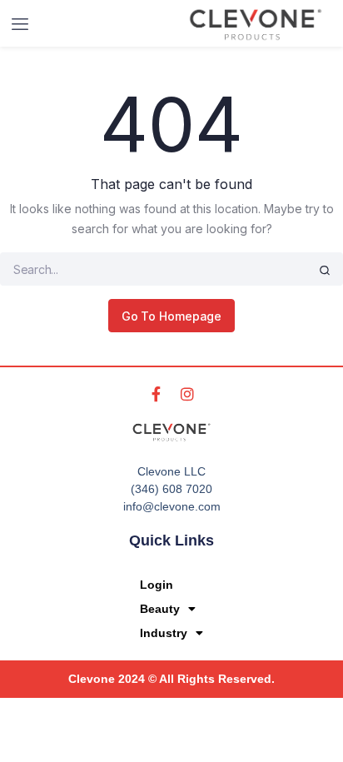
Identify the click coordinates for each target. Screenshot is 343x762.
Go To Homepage (172, 316)
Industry (163, 633)
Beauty (160, 608)
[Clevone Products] (256, 24)
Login (156, 584)
